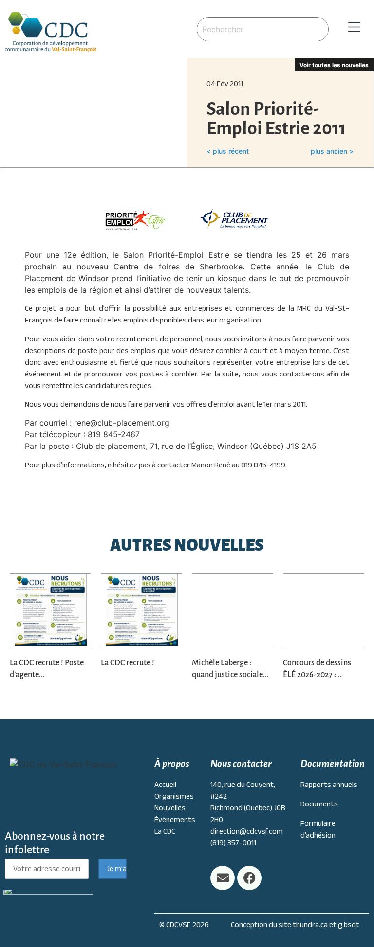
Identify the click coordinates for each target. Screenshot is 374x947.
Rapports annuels (328, 784)
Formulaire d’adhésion (318, 829)
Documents (319, 804)
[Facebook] (249, 878)
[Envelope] (222, 878)
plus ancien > (332, 151)
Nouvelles (170, 808)
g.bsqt (348, 924)
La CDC (164, 831)
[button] (351, 27)
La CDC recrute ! (127, 663)
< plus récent (227, 151)
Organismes (174, 796)
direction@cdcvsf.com (246, 831)
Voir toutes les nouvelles (334, 65)
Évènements (174, 819)
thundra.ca (310, 924)
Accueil (165, 784)
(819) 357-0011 (233, 843)
